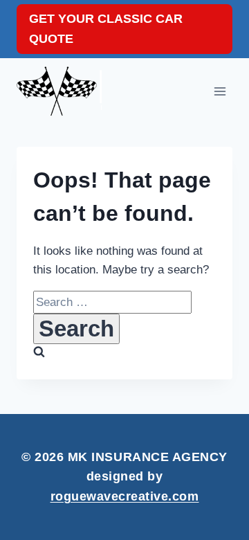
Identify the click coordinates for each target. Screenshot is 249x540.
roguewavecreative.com (124, 496)
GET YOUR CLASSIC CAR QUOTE (106, 29)
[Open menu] (219, 91)
